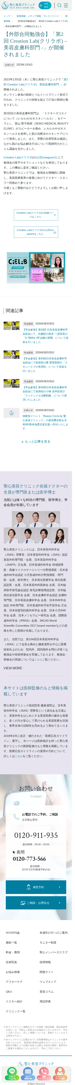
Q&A (9, 991)
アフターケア (14, 981)
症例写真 (11, 962)
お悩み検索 (13, 972)
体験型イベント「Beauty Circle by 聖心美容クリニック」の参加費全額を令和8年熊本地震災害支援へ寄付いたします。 (45, 422)
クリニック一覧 (15, 1011)
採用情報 (45, 962)
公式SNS (46, 5)
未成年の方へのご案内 (54, 932)
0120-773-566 (29, 859)
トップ (7, 16)
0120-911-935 (36, 835)
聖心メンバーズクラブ (54, 952)
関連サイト (47, 972)
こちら (38, 659)
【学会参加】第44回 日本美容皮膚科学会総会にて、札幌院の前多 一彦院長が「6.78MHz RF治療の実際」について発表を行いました (45, 336)
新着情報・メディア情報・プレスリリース (38, 16)
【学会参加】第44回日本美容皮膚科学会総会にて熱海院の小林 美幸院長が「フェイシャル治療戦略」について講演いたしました (45, 393)
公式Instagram (45, 157)
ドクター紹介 (14, 1001)
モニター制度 (48, 942)
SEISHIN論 (13, 932)
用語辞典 (45, 1001)
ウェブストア (48, 981)
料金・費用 (13, 952)
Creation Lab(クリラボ (18, 157)
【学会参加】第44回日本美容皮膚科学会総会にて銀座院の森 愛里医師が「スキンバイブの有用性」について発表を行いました (45, 364)
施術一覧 (11, 942)
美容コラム (47, 991)
